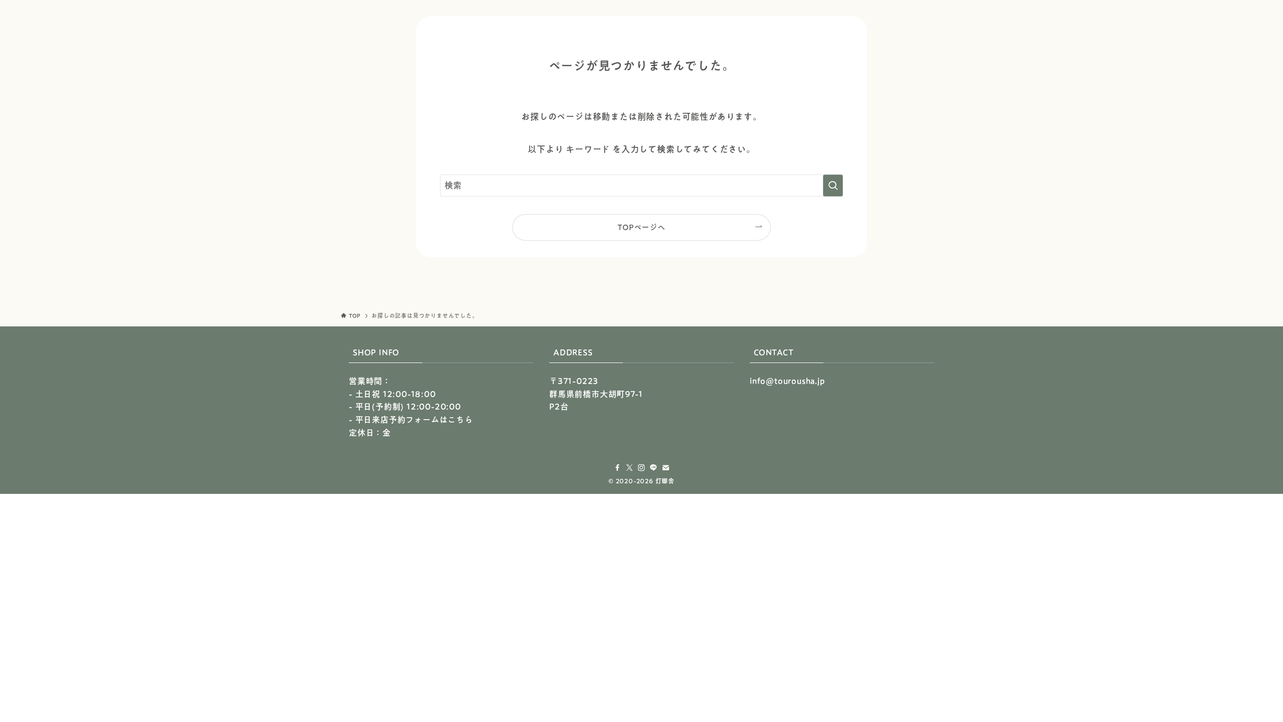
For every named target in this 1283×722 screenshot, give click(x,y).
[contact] (665, 467)
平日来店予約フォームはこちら (414, 420)
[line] (653, 467)
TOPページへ (641, 227)
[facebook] (617, 467)
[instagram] (641, 467)
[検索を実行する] (833, 185)
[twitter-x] (629, 467)
